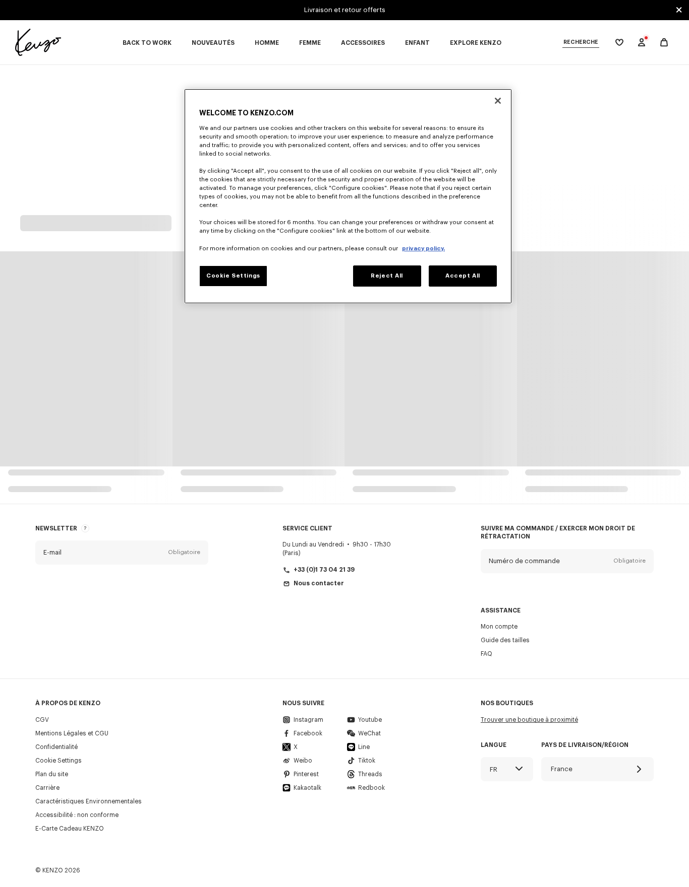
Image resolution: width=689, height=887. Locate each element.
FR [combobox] (493, 769)
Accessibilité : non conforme (77, 815)
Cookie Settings (58, 761)
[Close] (498, 101)
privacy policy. (423, 248)
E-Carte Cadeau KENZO (69, 829)
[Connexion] (641, 42)
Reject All (387, 276)
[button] (121, 552)
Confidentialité (56, 747)
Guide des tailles (505, 640)
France (561, 769)
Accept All (462, 276)
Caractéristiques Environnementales (88, 801)
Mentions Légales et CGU (71, 733)
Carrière (47, 788)
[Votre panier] (664, 42)
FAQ (486, 654)
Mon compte (499, 627)
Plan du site (51, 774)
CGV (42, 720)
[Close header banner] (679, 10)
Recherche (580, 42)
